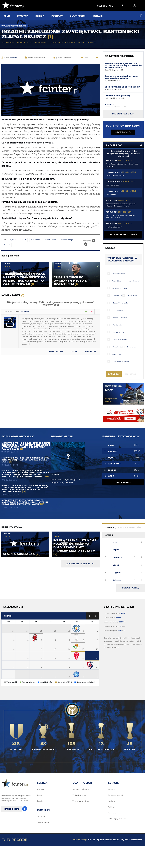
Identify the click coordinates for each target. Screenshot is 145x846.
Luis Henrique (132, 347)
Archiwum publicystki (80, 563)
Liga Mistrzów (43, 816)
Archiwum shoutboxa (123, 234)
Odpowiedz (90, 352)
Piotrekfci (25, 311)
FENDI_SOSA (111, 160)
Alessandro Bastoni (120, 288)
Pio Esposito (117, 325)
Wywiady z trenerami (13, 26)
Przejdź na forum (123, 113)
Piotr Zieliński (117, 310)
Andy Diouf (117, 295)
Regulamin (112, 813)
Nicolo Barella (132, 295)
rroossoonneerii (114, 172)
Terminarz (41, 789)
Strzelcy (40, 801)
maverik (13, 58)
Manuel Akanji (133, 281)
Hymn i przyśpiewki (80, 789)
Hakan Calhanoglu (120, 303)
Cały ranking (123, 482)
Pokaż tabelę (130, 588)
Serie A (23, 240)
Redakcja (111, 789)
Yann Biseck (117, 281)
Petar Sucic (117, 347)
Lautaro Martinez (119, 332)
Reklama (111, 807)
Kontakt (111, 801)
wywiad (13, 240)
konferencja (35, 240)
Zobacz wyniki (131, 374)
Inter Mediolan (50, 240)
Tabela (39, 795)
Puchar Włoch (43, 822)
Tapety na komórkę (80, 801)
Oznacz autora (55, 352)
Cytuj (74, 352)
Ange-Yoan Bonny (119, 339)
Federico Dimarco (119, 317)
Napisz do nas (11, 809)
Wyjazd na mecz (79, 795)
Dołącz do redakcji (115, 795)
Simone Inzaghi (67, 240)
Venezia (7, 245)
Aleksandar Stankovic (121, 361)
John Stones (117, 354)
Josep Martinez (118, 273)
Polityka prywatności (117, 819)
